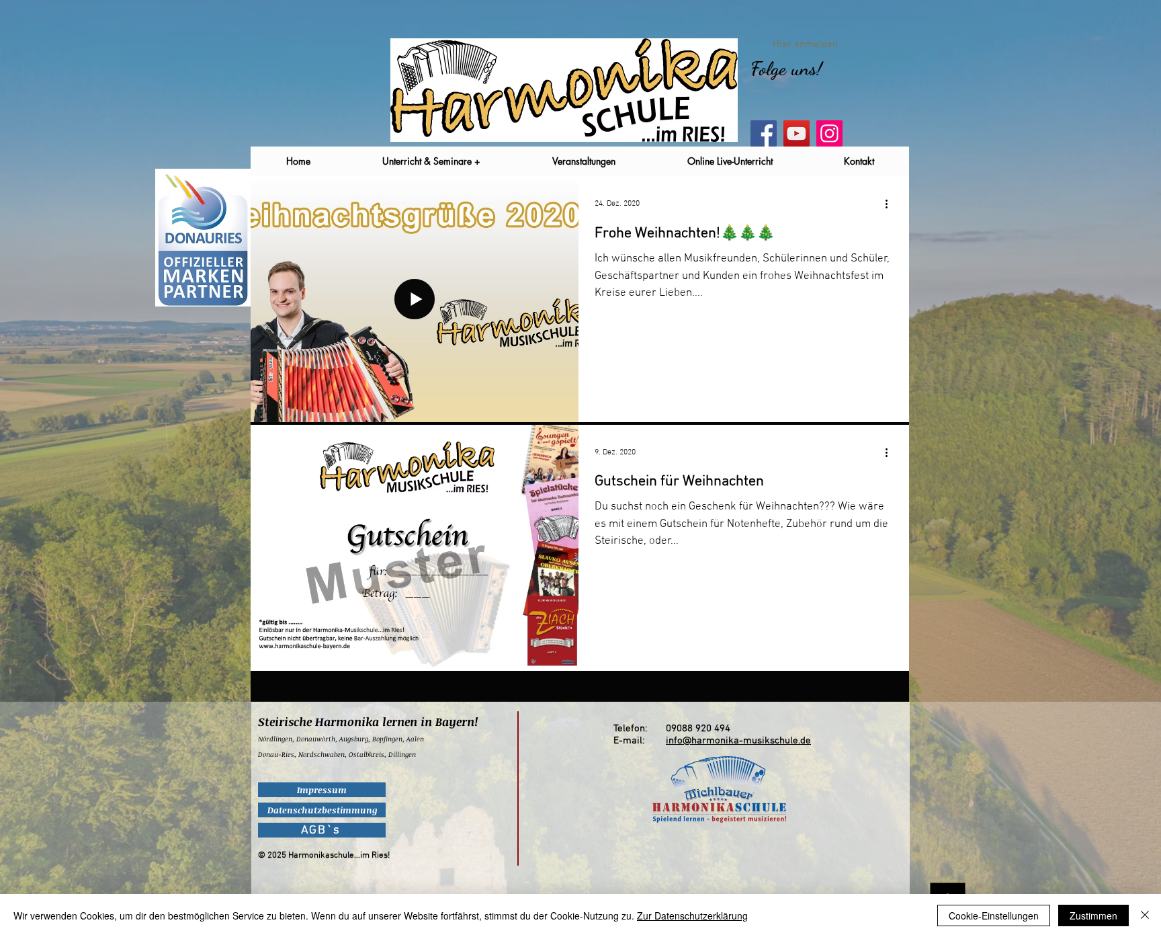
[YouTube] (796, 133)
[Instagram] (829, 133)
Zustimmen (1093, 915)
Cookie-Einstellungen (994, 915)
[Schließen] (1145, 915)
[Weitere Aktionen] (891, 204)
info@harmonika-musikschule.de (738, 741)
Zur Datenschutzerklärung (692, 915)
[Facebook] (763, 133)
